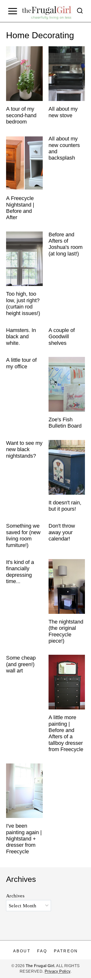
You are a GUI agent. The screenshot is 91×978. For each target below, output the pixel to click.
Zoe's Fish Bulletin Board (65, 422)
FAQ (42, 951)
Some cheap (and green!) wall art (21, 664)
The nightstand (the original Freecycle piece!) (66, 631)
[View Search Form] (79, 11)
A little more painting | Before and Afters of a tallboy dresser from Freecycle (66, 733)
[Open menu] (12, 11)
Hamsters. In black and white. (21, 336)
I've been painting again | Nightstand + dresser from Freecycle (24, 839)
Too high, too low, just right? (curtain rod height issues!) (23, 303)
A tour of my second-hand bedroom (21, 115)
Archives (15, 895)
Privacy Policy (57, 971)
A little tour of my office (21, 363)
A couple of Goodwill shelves (62, 336)
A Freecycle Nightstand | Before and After (20, 207)
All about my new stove (63, 112)
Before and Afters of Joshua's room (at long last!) (66, 244)
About (22, 951)
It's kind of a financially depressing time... (20, 571)
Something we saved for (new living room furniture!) (23, 535)
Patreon (66, 951)
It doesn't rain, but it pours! (65, 506)
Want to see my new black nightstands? (24, 449)
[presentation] (24, 73)
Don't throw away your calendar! (62, 532)
